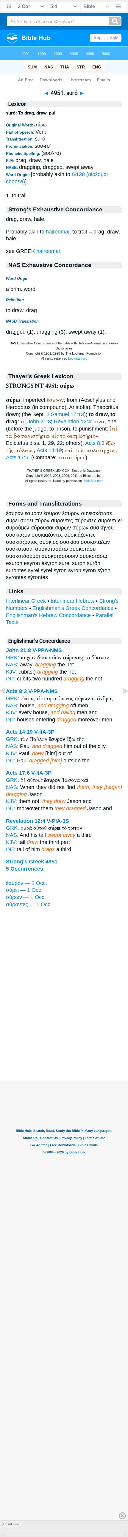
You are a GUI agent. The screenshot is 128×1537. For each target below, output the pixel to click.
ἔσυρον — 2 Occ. (26, 883)
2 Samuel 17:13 (65, 414)
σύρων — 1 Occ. (26, 897)
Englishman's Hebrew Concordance (48, 615)
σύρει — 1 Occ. (24, 890)
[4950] (7, 704)
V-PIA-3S (58, 821)
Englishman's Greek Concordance (72, 608)
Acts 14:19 (49, 450)
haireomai (57, 232)
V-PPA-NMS (47, 650)
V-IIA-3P (44, 732)
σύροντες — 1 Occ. (29, 904)
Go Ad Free (11, 1524)
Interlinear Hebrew (72, 601)
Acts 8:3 (94, 443)
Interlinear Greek (26, 601)
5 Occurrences (24, 869)
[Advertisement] (64, 1043)
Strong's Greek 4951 (31, 862)
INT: (10, 720)
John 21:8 (39, 422)
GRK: (12, 657)
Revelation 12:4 (72, 422)
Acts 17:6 (17, 457)
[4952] (120, 704)
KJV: (11, 672)
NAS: (12, 665)
